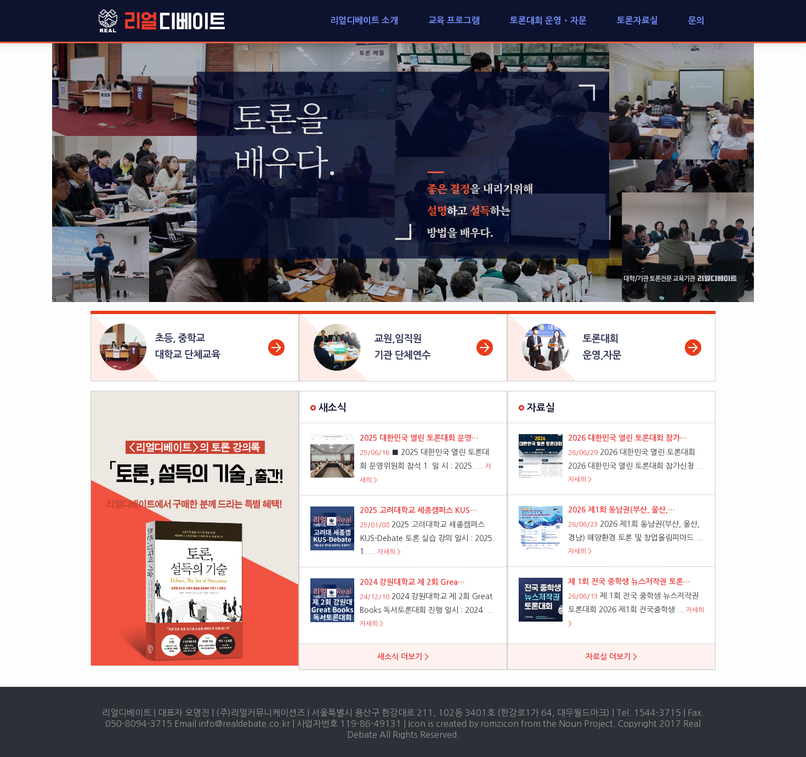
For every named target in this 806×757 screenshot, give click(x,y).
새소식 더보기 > (403, 657)
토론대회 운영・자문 (548, 20)
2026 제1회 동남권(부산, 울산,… (621, 510)
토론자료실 (637, 20)
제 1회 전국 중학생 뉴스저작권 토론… (629, 581)
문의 (696, 20)
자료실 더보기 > (611, 657)
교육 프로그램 (454, 20)
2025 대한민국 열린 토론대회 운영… (419, 438)
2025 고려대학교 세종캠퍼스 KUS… (418, 510)
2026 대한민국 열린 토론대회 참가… (627, 438)
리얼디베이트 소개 (364, 20)
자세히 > (389, 552)
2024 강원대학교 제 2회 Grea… (412, 582)
